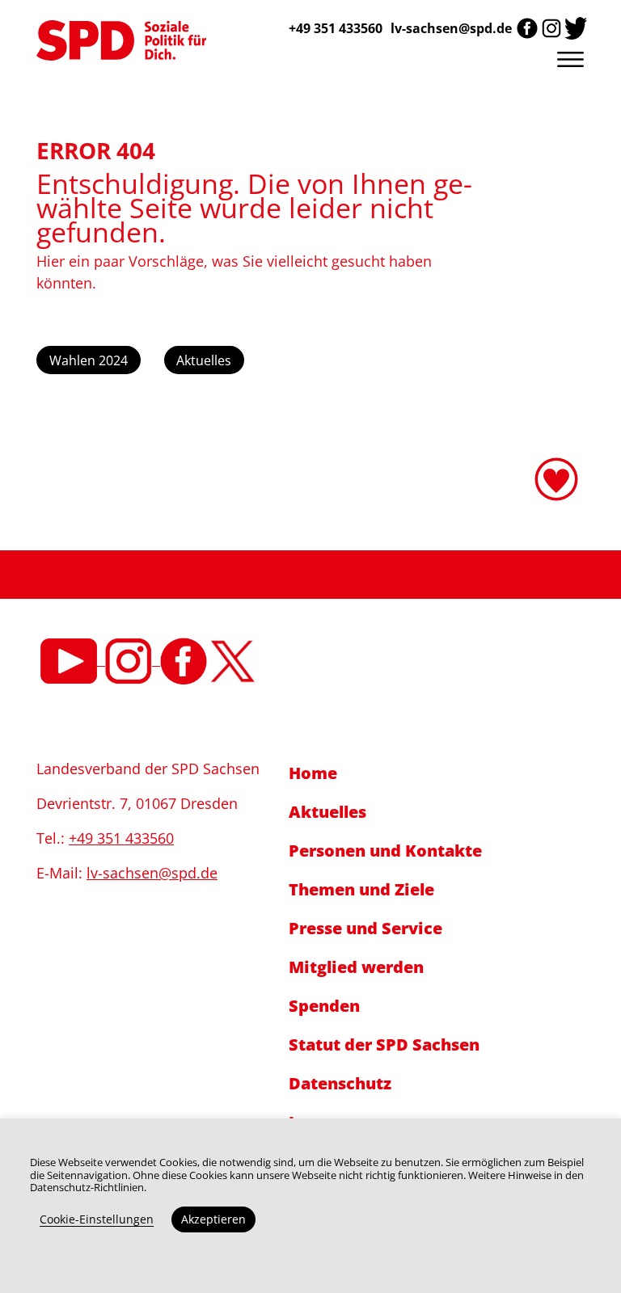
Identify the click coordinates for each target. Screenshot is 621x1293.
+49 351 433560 (121, 838)
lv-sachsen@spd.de (451, 28)
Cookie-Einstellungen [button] (97, 1219)
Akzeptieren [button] (213, 1219)
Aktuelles (203, 360)
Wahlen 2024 (88, 360)
